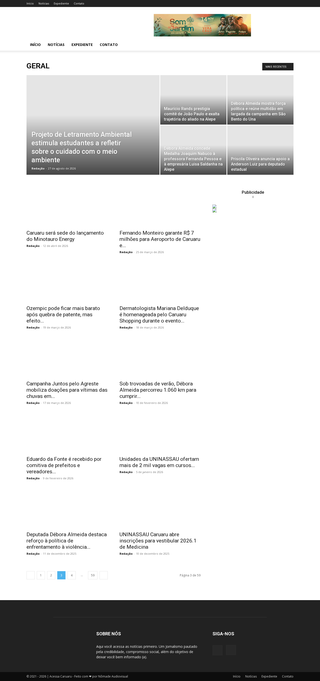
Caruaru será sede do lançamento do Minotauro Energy (65, 236)
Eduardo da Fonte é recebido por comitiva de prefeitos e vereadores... (64, 465)
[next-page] (104, 575)
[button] (288, 45)
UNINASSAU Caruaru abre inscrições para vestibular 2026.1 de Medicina (158, 540)
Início (30, 3)
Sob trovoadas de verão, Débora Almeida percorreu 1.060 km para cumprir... (158, 390)
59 (92, 575)
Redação (38, 168)
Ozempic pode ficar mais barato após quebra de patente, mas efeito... (63, 314)
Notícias (43, 3)
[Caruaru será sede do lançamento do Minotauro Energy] (67, 207)
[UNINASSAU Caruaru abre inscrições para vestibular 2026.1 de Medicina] (160, 508)
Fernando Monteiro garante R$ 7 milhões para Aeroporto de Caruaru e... (160, 239)
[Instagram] (231, 650)
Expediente (61, 3)
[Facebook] (217, 650)
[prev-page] (30, 575)
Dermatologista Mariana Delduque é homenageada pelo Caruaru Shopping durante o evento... (159, 314)
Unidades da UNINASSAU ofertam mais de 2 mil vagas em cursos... (159, 462)
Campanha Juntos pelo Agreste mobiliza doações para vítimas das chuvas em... (67, 390)
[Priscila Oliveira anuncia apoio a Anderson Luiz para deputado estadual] (260, 150)
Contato (79, 3)
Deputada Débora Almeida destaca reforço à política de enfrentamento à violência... (66, 540)
